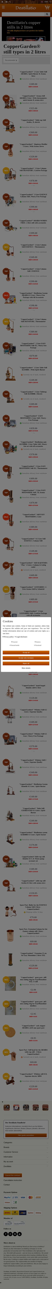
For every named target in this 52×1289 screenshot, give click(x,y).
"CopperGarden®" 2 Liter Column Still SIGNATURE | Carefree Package (33, 170)
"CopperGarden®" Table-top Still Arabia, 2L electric (33, 121)
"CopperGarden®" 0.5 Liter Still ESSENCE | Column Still (33, 540)
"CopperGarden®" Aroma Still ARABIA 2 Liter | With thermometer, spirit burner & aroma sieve (33, 98)
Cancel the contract (12, 1175)
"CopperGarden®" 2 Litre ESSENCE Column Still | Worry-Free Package (33, 196)
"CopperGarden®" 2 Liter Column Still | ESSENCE (33, 270)
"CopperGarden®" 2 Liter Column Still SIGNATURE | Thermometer (33, 320)
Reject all (26, 663)
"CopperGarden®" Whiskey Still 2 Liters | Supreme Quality (33, 761)
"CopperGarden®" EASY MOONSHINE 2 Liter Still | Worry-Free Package (33, 418)
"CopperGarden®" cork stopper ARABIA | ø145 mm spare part (33, 1027)
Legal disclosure (21, 637)
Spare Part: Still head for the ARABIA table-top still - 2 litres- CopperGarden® (33, 1052)
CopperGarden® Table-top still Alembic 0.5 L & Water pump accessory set (33, 859)
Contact (7, 1185)
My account (8, 1162)
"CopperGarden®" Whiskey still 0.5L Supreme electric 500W (33, 1075)
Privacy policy (9, 637)
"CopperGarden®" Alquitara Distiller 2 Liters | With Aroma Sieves (33, 145)
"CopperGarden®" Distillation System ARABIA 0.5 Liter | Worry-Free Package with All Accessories (33, 295)
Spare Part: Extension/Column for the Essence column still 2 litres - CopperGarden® (33, 931)
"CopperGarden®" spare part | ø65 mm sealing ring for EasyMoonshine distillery (33, 1004)
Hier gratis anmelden (26, 1135)
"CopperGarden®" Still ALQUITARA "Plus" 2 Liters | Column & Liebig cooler (33, 565)
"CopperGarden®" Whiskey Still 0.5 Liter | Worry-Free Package (33, 735)
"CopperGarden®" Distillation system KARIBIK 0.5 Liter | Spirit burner (33, 834)
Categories (8, 1143)
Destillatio (7, 1166)
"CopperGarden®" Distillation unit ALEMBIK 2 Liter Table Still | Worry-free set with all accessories (33, 444)
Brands (6, 1147)
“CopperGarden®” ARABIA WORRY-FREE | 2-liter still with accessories (33, 222)
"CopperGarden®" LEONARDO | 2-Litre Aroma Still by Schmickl (33, 588)
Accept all (26, 652)
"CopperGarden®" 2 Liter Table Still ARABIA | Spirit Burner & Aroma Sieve (33, 74)
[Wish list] (50, 2)
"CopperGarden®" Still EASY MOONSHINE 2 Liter (33, 516)
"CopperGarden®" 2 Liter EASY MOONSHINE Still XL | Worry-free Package (33, 346)
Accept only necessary (26, 658)
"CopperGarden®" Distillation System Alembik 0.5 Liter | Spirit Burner (33, 785)
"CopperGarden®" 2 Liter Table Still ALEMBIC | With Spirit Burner (33, 369)
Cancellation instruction (13, 1180)
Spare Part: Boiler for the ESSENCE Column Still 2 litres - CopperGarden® (33, 907)
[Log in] (2, 2)
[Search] (47, 14)
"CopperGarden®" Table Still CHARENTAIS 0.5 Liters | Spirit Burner (33, 810)
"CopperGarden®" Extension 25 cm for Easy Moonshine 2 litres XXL (33, 954)
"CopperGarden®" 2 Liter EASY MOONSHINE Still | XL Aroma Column (33, 492)
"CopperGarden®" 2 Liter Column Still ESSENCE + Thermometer (33, 246)
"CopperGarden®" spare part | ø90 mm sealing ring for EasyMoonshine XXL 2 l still (33, 979)
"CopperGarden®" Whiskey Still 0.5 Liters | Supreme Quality (33, 711)
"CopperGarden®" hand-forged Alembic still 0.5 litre (33, 687)
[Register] (7, 2)
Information (8, 1157)
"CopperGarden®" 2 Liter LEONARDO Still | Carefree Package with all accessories (33, 613)
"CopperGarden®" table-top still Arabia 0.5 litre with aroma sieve (33, 882)
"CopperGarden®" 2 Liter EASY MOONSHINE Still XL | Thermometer (33, 467)
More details (26, 668)
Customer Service (11, 1152)
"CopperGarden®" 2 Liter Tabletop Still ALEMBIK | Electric (33, 393)
